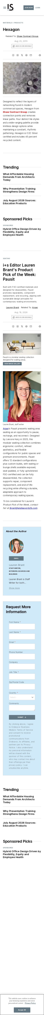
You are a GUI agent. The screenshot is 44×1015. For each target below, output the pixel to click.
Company (13, 662)
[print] (40, 55)
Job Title (14, 672)
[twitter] (22, 55)
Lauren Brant (12, 307)
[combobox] (22, 697)
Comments (14, 703)
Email (12, 642)
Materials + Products (13, 23)
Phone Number (16, 652)
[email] (31, 55)
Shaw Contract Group (27, 36)
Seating (6, 258)
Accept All (22, 1010)
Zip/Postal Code (16, 682)
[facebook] (13, 55)
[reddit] (26, 55)
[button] (5, 8)
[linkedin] (17, 55)
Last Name (15, 632)
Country (13, 693)
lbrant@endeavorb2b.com (23, 508)
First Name (15, 622)
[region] (22, 1004)
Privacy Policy (30, 1003)
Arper (35, 307)
